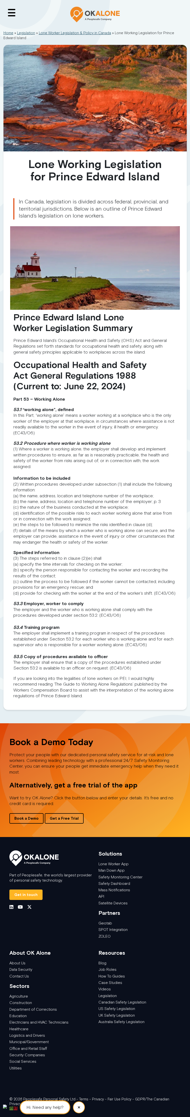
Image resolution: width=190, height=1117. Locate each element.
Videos (104, 989)
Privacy (98, 1099)
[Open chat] (10, 1107)
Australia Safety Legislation (121, 1021)
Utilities (15, 1068)
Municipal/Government (29, 1041)
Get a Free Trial (64, 818)
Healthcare (18, 1029)
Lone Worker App (113, 864)
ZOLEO (104, 936)
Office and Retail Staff (28, 1048)
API (101, 896)
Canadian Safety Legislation (122, 1002)
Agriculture (18, 996)
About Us (17, 963)
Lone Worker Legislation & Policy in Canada (75, 33)
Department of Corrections (33, 1009)
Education (18, 1015)
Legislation (26, 33)
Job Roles (107, 969)
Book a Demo (26, 818)
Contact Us (19, 976)
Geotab (105, 923)
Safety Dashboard (114, 883)
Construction (20, 1002)
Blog (102, 963)
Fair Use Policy (119, 1099)
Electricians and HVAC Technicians (39, 1022)
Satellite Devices (113, 903)
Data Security (20, 969)
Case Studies (110, 982)
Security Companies (27, 1055)
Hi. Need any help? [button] (45, 1107)
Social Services (22, 1061)
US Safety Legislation (116, 1008)
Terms (83, 1099)
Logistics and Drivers (27, 1035)
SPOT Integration (113, 929)
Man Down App (111, 870)
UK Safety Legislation (116, 1015)
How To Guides (111, 976)
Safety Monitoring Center (120, 877)
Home (8, 33)
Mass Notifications (114, 890)
